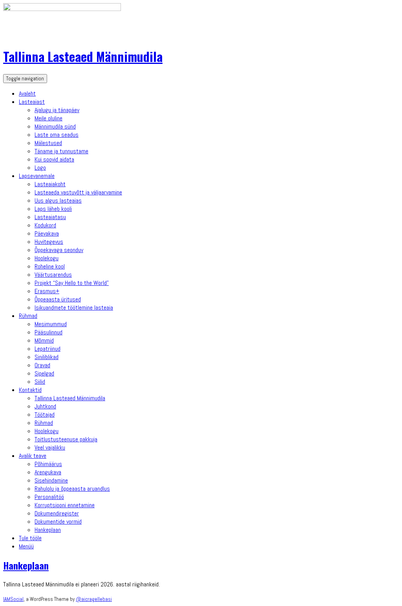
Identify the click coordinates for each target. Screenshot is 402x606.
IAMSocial (13, 599)
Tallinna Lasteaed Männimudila (83, 56)
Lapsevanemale (37, 176)
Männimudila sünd (55, 126)
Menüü (26, 546)
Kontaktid (30, 390)
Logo (40, 167)
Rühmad (28, 316)
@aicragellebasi (94, 599)
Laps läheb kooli (53, 209)
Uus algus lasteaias (58, 200)
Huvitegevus (49, 242)
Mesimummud (51, 324)
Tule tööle (30, 538)
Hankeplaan (48, 530)
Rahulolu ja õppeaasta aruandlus (72, 488)
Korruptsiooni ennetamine (65, 505)
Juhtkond (45, 406)
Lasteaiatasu (50, 217)
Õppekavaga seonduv (59, 250)
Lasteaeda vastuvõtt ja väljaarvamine (78, 192)
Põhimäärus (48, 464)
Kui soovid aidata (54, 159)
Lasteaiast (32, 102)
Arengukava (48, 472)
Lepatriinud (47, 349)
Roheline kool (50, 266)
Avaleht (27, 93)
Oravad (42, 365)
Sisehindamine (51, 480)
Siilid (40, 381)
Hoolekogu (46, 258)
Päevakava (47, 233)
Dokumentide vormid (58, 521)
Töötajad (45, 414)
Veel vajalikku (50, 447)
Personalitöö (49, 497)
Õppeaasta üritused (58, 299)
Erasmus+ (47, 291)
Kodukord (45, 225)
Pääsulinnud (48, 332)
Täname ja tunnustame (61, 151)
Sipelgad (44, 373)
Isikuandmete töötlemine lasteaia (74, 307)
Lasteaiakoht (50, 184)
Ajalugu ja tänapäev (57, 110)
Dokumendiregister (57, 513)
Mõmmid (44, 340)
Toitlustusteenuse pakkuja (66, 439)
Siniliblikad (46, 357)
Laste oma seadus (57, 135)
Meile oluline (48, 118)
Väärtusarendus (53, 274)
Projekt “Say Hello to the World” (72, 283)
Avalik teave (32, 456)
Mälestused (48, 143)
